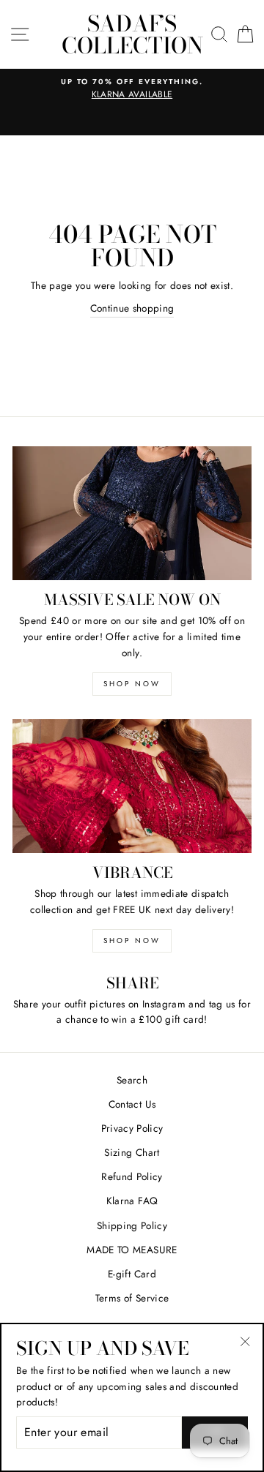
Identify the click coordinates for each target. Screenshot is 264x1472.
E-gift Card (132, 1273)
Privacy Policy (132, 1128)
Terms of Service (132, 1298)
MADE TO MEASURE (132, 1249)
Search (132, 1080)
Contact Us (132, 1104)
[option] (132, 89)
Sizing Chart (131, 1152)
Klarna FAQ (132, 1200)
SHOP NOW (132, 683)
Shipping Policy (132, 1225)
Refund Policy (131, 1176)
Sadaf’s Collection (132, 34)
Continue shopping (132, 308)
